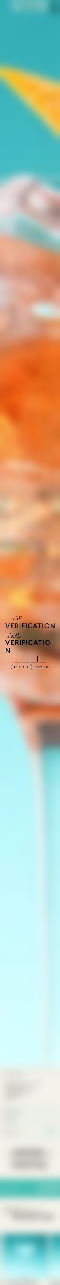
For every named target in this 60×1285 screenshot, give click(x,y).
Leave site (42, 667)
